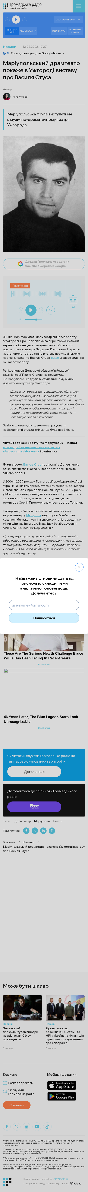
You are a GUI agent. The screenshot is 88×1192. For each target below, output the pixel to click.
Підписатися (44, 618)
